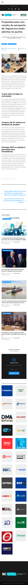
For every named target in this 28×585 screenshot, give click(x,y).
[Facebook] (10, 351)
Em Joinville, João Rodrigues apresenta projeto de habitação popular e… (14, 334)
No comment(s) (5, 243)
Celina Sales (16, 242)
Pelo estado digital (8, 250)
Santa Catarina (12, 43)
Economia (23, 34)
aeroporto (5, 48)
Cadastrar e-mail (14, 373)
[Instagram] (12, 351)
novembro (13, 34)
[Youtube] (17, 351)
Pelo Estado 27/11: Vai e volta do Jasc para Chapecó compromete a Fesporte (14, 200)
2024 (8, 34)
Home (3, 34)
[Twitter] (14, 351)
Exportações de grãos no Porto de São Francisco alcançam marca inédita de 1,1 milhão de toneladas (15, 193)
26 (18, 34)
